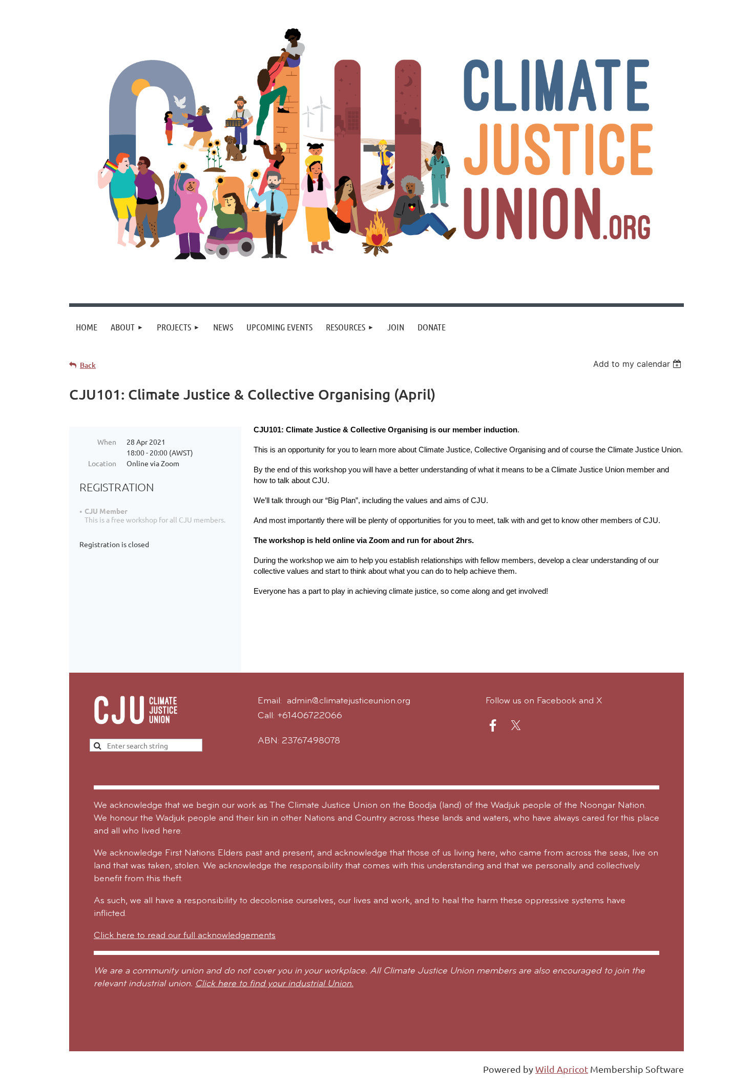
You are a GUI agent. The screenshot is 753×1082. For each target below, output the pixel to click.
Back (88, 365)
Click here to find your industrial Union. (274, 984)
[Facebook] (493, 725)
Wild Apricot (561, 1069)
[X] (516, 725)
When (106, 441)
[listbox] (638, 364)
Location (102, 463)
